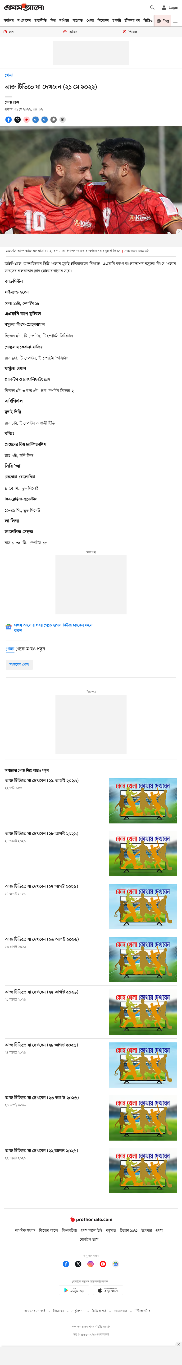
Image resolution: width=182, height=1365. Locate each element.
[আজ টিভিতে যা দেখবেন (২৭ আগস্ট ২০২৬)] (143, 906)
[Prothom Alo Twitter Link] (80, 1264)
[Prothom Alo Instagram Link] (93, 1264)
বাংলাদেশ (24, 21)
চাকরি (117, 21)
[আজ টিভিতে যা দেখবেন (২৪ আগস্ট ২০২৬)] (143, 1065)
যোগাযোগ (120, 1311)
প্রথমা (159, 1230)
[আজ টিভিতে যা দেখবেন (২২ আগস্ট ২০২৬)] (143, 1170)
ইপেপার (146, 1230)
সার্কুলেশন (77, 1311)
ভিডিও (148, 21)
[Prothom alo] (24, 7)
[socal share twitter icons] (18, 122)
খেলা (90, 21)
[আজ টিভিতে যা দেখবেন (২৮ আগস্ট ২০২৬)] (143, 853)
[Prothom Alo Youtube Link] (105, 1264)
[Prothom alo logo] (91, 1221)
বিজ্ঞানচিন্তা (69, 1230)
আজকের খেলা (19, 664)
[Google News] (115, 1265)
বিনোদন (103, 21)
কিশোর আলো (48, 1230)
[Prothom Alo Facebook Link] (68, 1264)
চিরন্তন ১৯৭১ (128, 1230)
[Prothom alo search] (152, 7)
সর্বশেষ (9, 21)
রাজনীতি (41, 21)
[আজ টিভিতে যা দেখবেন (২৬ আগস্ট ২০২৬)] (143, 959)
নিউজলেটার (142, 1311)
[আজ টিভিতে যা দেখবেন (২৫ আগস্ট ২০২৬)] (143, 1012)
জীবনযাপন (132, 21)
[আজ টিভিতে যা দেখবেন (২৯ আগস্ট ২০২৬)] (143, 800)
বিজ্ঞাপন (58, 1311)
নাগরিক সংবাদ (25, 1230)
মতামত (78, 21)
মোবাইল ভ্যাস (89, 1239)
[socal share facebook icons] (9, 122)
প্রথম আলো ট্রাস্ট (91, 1230)
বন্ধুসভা (111, 1230)
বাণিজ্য (64, 21)
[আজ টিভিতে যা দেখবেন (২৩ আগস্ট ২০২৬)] (143, 1117)
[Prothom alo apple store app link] (108, 1291)
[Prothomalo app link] (74, 1291)
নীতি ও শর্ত (99, 1311)
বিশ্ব (53, 21)
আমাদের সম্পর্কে (35, 1311)
